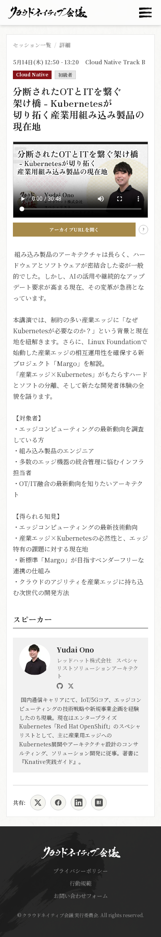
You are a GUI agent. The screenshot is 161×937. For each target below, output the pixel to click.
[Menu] (145, 12)
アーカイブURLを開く (74, 229)
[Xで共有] (38, 802)
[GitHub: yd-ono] (60, 686)
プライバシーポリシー (80, 871)
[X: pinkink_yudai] (71, 686)
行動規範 (80, 883)
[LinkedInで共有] (78, 802)
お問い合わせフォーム (81, 896)
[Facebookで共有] (58, 802)
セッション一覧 (32, 45)
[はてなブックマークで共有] (99, 802)
